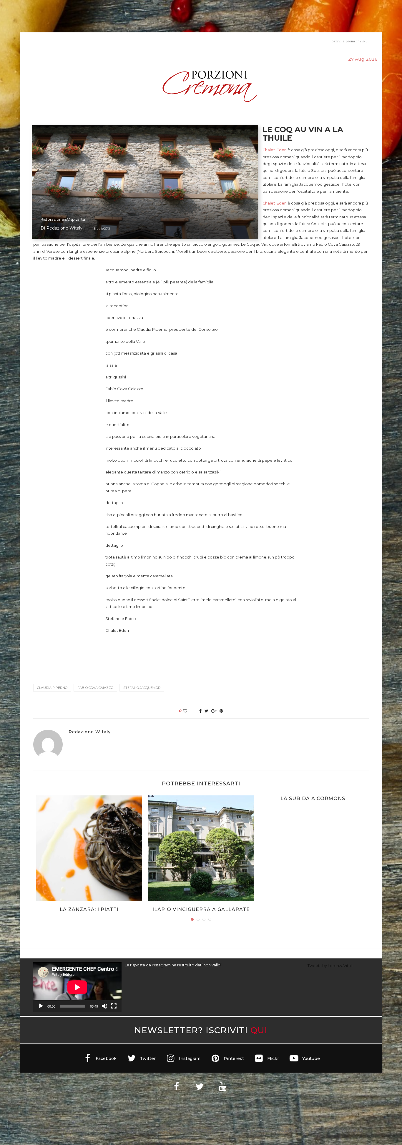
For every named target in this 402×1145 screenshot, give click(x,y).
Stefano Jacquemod (141, 688)
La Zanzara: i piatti (89, 909)
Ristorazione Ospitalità (139, 41)
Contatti (271, 41)
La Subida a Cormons (312, 798)
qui (259, 1030)
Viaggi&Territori (221, 41)
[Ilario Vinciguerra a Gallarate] (201, 848)
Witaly (78, 41)
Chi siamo (51, 41)
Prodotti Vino (183, 41)
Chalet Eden (275, 149)
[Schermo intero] (114, 1006)
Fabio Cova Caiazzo (95, 688)
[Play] (41, 1006)
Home (29, 41)
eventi (98, 41)
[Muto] (104, 1006)
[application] (77, 987)
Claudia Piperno (52, 688)
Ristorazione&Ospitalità (63, 219)
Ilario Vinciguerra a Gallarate (201, 909)
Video (250, 41)
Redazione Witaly (64, 228)
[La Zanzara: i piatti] (89, 848)
